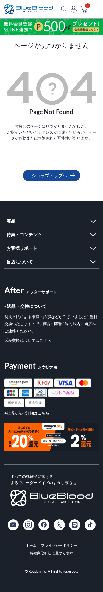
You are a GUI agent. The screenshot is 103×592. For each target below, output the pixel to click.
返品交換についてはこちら (27, 340)
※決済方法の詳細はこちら (26, 413)
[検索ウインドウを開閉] (63, 9)
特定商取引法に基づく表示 (51, 553)
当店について (20, 261)
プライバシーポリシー (59, 545)
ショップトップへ (49, 175)
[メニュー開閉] (95, 9)
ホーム (31, 545)
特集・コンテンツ (24, 234)
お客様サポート (22, 248)
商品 (11, 220)
